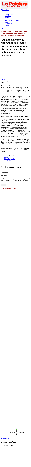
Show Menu (5, 10)
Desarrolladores (8, 160)
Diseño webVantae (15, 432)
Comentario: (4, 172)
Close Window (6, 438)
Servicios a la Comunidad (12, 20)
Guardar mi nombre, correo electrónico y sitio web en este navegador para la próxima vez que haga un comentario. (15, 180)
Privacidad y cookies (9, 159)
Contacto (7, 25)
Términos (6, 157)
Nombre (3, 175)
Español (6, 162)
